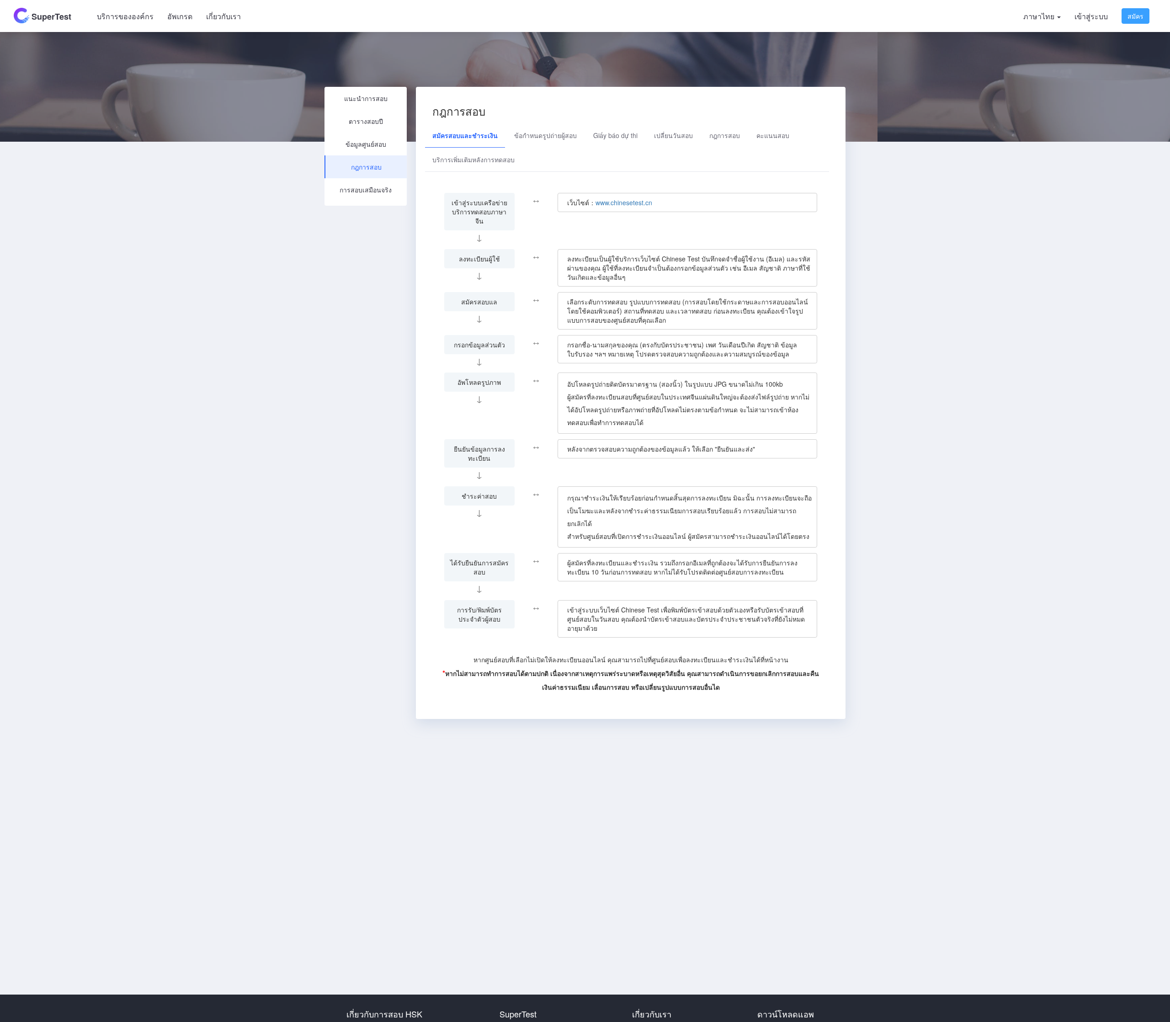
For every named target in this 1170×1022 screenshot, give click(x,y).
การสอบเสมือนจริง (366, 189)
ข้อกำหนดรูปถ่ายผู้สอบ (545, 135)
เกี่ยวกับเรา (223, 16)
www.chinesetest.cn (624, 202)
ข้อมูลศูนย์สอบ (366, 144)
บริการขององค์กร (125, 16)
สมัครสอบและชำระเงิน (465, 135)
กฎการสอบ (366, 166)
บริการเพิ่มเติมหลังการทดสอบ (473, 159)
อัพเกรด (179, 16)
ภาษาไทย (1039, 16)
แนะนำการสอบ (366, 98)
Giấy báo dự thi (615, 135)
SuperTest (50, 16)
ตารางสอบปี (366, 121)
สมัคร (1135, 16)
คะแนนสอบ (772, 135)
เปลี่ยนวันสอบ (673, 135)
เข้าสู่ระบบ (1091, 16)
